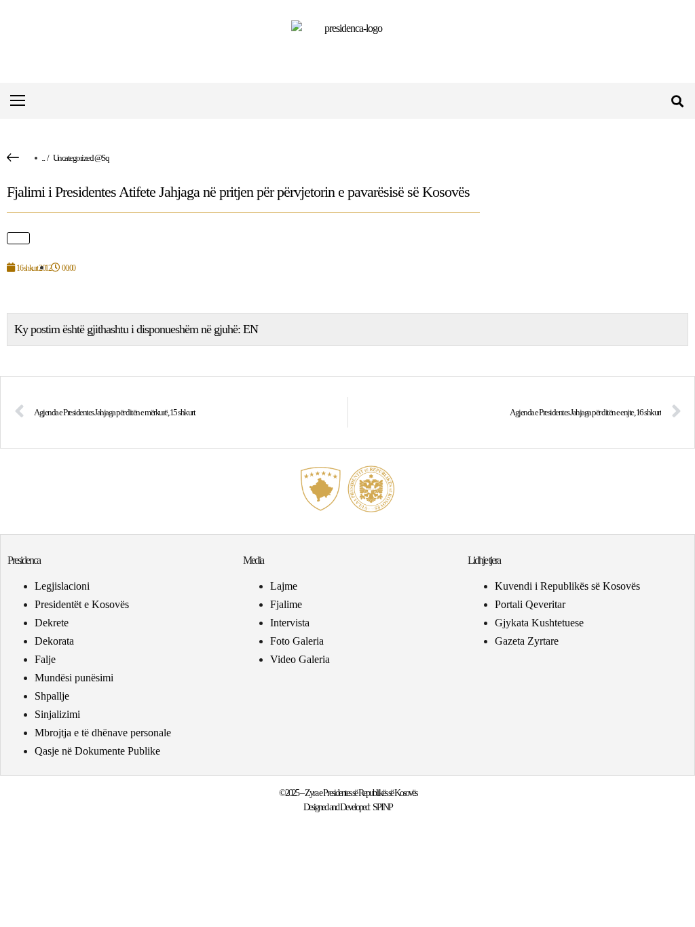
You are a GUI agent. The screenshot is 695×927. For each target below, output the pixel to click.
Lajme (283, 586)
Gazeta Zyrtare (527, 641)
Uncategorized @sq (81, 158)
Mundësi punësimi (74, 677)
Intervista (289, 622)
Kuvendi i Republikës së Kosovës (567, 586)
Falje (45, 659)
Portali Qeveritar (530, 604)
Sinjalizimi (57, 714)
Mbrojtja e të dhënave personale (103, 732)
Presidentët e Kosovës (82, 604)
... (43, 158)
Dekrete (52, 622)
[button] (677, 101)
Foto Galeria (297, 641)
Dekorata (54, 641)
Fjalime (286, 604)
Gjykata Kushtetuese (539, 622)
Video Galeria (300, 659)
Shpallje (52, 696)
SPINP (382, 807)
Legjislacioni (62, 586)
